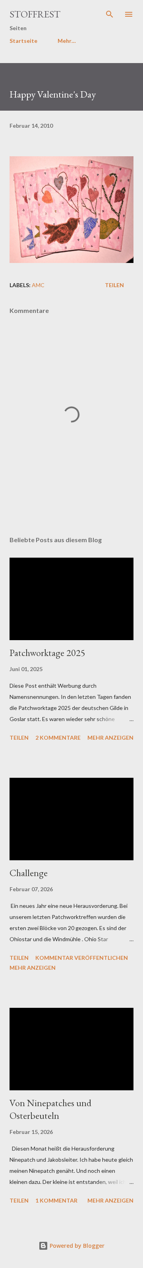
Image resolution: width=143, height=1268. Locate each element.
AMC (38, 285)
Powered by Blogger (76, 1245)
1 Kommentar (56, 1200)
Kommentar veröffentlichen (81, 957)
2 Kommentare (58, 737)
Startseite (23, 40)
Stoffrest (35, 14)
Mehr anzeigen (110, 737)
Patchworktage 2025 (47, 652)
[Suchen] (109, 14)
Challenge (29, 873)
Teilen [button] (114, 285)
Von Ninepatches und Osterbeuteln (50, 1109)
